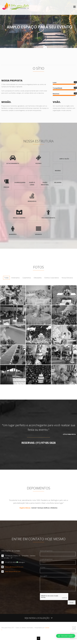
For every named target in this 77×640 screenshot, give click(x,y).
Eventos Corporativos (51, 278)
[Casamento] (38, 304)
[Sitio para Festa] (15, 11)
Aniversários (15, 278)
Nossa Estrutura (67, 278)
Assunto (42, 568)
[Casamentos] (12, 324)
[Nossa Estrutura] (12, 384)
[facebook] (74, 628)
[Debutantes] (12, 304)
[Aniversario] (38, 364)
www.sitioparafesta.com (12, 571)
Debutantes (38, 278)
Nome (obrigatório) (46, 551)
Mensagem (43, 576)
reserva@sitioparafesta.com (14, 567)
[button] (65, 636)
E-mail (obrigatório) (46, 559)
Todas (6, 278)
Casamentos (26, 278)
